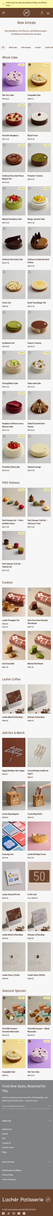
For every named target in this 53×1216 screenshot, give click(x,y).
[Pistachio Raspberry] (13, 117)
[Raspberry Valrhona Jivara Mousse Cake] (13, 405)
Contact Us (6, 1143)
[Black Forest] (39, 117)
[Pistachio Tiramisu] (39, 157)
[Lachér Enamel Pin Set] (13, 876)
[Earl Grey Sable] (13, 645)
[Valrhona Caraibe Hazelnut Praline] (39, 241)
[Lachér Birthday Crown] (39, 836)
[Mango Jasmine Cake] (39, 200)
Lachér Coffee (11, 679)
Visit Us (5, 1134)
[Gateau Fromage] (39, 448)
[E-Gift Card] (39, 876)
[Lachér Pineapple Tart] (13, 602)
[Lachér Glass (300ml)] (39, 956)
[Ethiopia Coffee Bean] (39, 698)
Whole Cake (10, 57)
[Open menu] (5, 13)
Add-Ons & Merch (13, 733)
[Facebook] (3, 1213)
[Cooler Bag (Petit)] (39, 795)
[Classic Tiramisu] (39, 324)
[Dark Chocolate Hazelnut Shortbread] (39, 602)
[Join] (47, 1106)
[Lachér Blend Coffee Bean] (13, 698)
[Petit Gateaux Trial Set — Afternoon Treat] (39, 502)
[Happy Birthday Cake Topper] (13, 752)
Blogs (4, 1152)
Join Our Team (8, 1147)
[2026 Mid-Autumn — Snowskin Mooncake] (13, 1010)
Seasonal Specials (14, 991)
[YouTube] (19, 1213)
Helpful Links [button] (6, 1121)
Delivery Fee (7, 1129)
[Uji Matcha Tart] (13, 324)
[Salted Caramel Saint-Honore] (39, 405)
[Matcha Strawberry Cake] (13, 200)
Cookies (7, 582)
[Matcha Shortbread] (39, 645)
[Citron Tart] (13, 284)
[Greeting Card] (13, 836)
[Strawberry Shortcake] (13, 448)
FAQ (3, 1138)
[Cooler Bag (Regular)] (13, 795)
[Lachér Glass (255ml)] (13, 956)
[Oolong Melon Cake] (13, 365)
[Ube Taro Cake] (13, 77)
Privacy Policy (7, 1175)
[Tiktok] (8, 1213)
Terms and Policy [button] (8, 1162)
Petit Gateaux (11, 483)
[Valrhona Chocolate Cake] (13, 241)
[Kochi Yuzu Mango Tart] (39, 284)
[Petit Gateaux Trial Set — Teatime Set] (13, 545)
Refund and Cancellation (11, 1170)
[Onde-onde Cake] (39, 365)
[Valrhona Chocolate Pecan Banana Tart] (13, 157)
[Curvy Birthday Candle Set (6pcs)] (39, 752)
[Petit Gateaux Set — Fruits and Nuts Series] (13, 502)
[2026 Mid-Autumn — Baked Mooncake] (39, 1010)
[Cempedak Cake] (39, 77)
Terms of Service (9, 1179)
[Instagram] (14, 1213)
